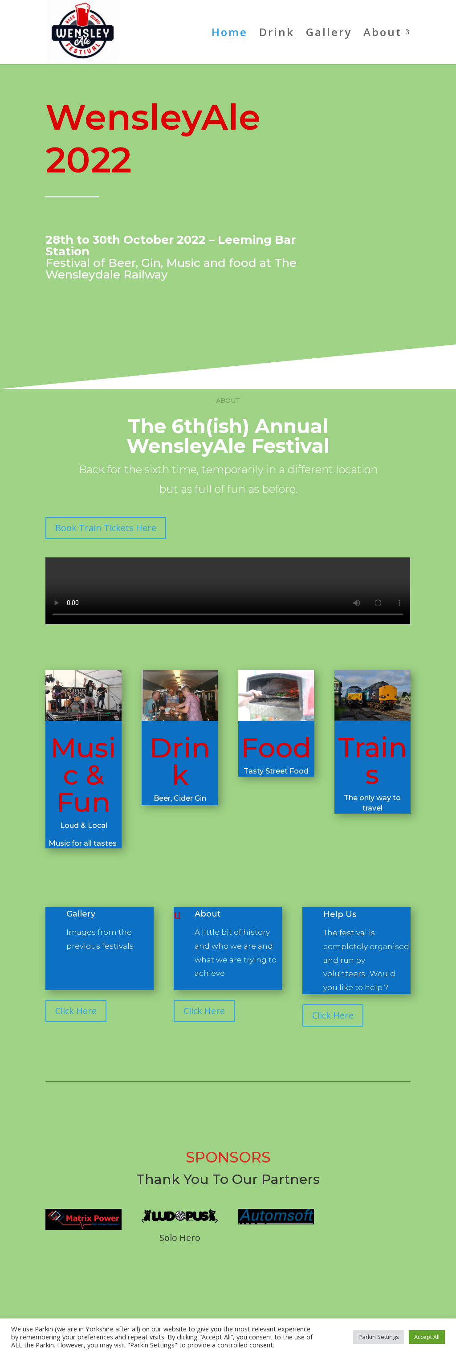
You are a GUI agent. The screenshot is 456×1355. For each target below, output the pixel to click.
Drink (276, 34)
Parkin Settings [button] (378, 1337)
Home (230, 34)
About (208, 914)
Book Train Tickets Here (105, 528)
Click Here (76, 1011)
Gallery (329, 34)
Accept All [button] (427, 1337)
